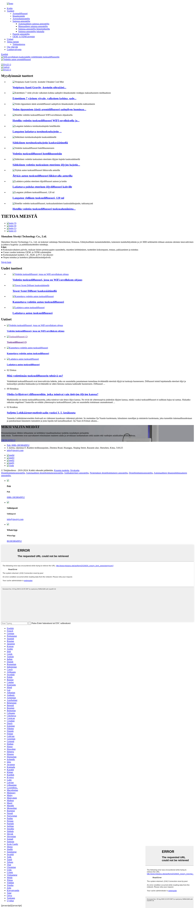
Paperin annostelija (21, 34)
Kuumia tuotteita (61, 470)
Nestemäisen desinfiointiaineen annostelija (109, 473)
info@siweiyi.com (15, 450)
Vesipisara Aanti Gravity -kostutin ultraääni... (39, 87)
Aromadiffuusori (20, 13)
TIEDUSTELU (8, 440)
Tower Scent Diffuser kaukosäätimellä (35, 290)
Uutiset (10, 39)
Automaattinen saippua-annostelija (33, 24)
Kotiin (10, 8)
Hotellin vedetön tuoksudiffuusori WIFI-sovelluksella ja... (46, 120)
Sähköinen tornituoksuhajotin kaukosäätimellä (40, 142)
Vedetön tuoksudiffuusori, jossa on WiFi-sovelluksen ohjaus (47, 279)
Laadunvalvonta (14, 49)
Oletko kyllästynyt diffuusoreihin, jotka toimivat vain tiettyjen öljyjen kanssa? (52, 394)
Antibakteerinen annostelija (76, 473)
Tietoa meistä (13, 42)
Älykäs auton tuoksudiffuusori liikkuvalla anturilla (43, 175)
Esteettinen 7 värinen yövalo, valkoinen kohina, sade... (44, 98)
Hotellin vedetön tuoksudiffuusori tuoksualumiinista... (44, 208)
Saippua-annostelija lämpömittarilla (34, 29)
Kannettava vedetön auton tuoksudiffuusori (38, 301)
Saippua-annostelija (21, 21)
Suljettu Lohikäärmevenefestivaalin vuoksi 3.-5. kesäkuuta (41, 412)
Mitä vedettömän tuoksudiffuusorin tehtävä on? (35, 375)
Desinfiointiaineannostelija (13, 473)
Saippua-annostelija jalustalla (31, 31)
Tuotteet (10, 11)
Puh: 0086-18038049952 (18, 445)
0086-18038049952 (16, 497)
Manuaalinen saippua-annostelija (33, 26)
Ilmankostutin (19, 16)
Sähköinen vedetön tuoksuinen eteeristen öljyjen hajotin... (46, 164)
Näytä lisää (6, 262)
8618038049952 (14, 541)
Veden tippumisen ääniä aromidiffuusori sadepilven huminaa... (49, 109)
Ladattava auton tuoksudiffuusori (33, 313)
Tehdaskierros (19, 44)
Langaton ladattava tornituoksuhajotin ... (37, 131)
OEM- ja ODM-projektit (24, 36)
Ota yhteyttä (12, 47)
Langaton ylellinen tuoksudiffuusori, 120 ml (38, 197)
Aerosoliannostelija (21, 18)
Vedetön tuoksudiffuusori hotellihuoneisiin (37, 153)
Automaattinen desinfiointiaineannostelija (44, 473)
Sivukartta (74, 470)
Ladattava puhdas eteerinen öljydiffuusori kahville (42, 186)
